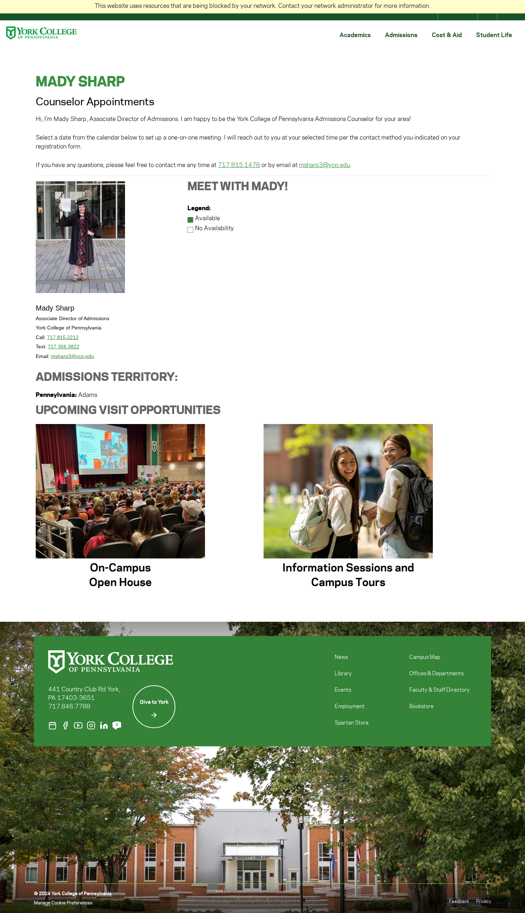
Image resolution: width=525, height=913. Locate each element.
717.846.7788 (69, 707)
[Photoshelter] (116, 725)
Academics (355, 35)
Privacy (483, 901)
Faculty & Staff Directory (439, 690)
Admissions (401, 35)
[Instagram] (91, 725)
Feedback (459, 901)
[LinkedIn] (104, 725)
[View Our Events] (52, 725)
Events (343, 690)
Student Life (494, 35)
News (341, 657)
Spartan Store (352, 723)
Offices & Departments (436, 673)
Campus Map (424, 657)
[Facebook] (65, 725)
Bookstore (421, 706)
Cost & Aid (447, 35)
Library (343, 673)
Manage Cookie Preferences (63, 903)
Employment (350, 706)
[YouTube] (78, 725)
